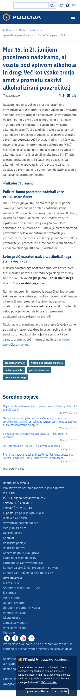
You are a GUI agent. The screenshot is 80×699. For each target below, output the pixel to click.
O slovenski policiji (15, 518)
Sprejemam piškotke (37, 691)
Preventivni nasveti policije (20, 523)
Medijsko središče (14, 528)
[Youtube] (23, 638)
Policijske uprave (14, 548)
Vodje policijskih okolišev (19, 558)
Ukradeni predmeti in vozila (21, 607)
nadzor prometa (14, 370)
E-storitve (9, 592)
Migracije (9, 632)
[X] (7, 638)
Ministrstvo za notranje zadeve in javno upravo (33, 488)
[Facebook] (15, 638)
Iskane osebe (11, 617)
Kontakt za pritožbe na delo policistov (28, 573)
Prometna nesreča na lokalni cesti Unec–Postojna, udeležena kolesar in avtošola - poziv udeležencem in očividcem (38, 456)
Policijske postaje (14, 543)
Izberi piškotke (60, 691)
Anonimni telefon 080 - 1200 (22, 588)
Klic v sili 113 (11, 583)
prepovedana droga (15, 377)
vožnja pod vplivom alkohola (47, 363)
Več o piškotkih (49, 682)
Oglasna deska (12, 533)
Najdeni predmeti (14, 603)
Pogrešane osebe (14, 613)
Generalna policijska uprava (21, 553)
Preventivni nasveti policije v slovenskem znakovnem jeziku (61, 5)
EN (74, 5)
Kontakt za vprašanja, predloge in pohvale (30, 567)
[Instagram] (31, 638)
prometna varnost (15, 363)
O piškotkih (10, 664)
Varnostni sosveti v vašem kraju (23, 563)
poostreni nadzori (39, 370)
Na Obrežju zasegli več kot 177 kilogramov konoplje (32, 446)
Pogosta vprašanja (15, 628)
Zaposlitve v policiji (15, 622)
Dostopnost (68, 5)
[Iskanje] (52, 5)
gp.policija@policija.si (29, 513)
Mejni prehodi (12, 598)
